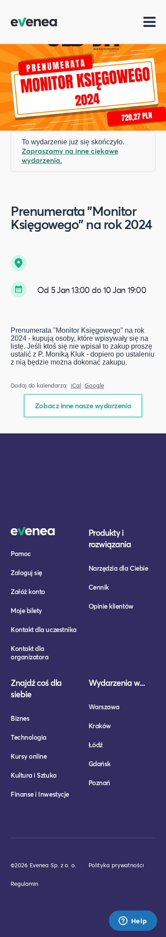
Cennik (99, 587)
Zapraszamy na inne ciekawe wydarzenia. (70, 155)
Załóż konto (28, 591)
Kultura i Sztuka (34, 775)
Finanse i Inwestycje (40, 794)
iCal (76, 385)
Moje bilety (26, 610)
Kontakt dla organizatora (29, 652)
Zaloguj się (26, 572)
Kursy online (28, 756)
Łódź (96, 744)
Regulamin (24, 884)
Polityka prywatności (116, 865)
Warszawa (104, 706)
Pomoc (21, 553)
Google (94, 385)
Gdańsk (100, 763)
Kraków (100, 725)
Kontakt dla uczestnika (44, 629)
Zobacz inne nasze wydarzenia (83, 405)
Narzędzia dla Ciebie (118, 568)
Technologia (28, 737)
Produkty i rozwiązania (110, 538)
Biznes (20, 718)
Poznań (99, 782)
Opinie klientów (111, 606)
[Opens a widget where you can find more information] (132, 922)
